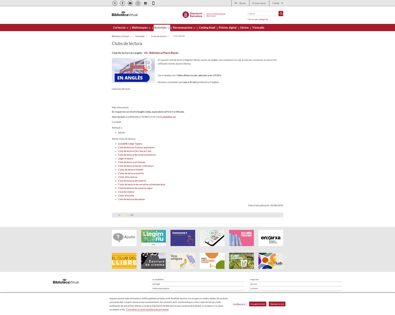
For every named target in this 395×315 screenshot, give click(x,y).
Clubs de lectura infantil (130, 169)
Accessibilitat (158, 279)
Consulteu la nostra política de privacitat (147, 309)
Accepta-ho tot (258, 304)
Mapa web (254, 279)
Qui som (253, 284)
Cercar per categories (258, 19)
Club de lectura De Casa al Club (134, 150)
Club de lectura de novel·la (132, 180)
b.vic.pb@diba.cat (167, 116)
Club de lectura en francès (131, 162)
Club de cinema (126, 191)
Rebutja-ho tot (277, 304)
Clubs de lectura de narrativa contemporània (141, 184)
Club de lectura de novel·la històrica (137, 154)
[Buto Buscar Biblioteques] (281, 13)
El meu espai (259, 3)
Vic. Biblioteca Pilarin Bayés (161, 52)
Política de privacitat (160, 288)
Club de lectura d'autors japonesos (136, 147)
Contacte (254, 288)
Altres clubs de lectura (123, 138)
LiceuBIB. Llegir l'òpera (130, 143)
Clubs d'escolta (126, 195)
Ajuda (242, 3)
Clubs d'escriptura (127, 176)
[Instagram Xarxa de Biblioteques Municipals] (138, 2)
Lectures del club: (121, 88)
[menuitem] (119, 27)
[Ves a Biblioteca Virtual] (204, 14)
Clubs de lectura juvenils (131, 173)
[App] (153, 2)
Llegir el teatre (125, 158)
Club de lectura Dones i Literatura (136, 165)
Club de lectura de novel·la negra (135, 188)
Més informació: (120, 107)
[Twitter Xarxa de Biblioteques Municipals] (115, 2)
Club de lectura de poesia (131, 199)
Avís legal (156, 284)
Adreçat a (117, 127)
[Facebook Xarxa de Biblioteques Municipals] (123, 2)
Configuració (239, 304)
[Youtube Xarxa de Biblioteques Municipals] (130, 2)
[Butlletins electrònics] (146, 2)
